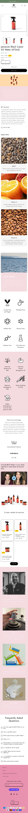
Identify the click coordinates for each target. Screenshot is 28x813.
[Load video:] (14, 478)
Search (4, 770)
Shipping (2, 57)
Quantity (2, 59)
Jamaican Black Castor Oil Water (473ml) (7, 535)
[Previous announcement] (2, 1)
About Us (4, 767)
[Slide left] (1, 41)
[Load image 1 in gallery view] (6, 40)
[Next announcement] (25, 1)
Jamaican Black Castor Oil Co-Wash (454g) (7, 557)
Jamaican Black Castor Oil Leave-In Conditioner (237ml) (20, 535)
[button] (2, 5)
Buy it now (14, 70)
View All (14, 563)
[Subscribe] (21, 785)
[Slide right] (26, 41)
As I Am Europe (15, 812)
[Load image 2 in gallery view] (14, 40)
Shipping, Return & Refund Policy (10, 773)
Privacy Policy (6, 776)
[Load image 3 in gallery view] (21, 40)
